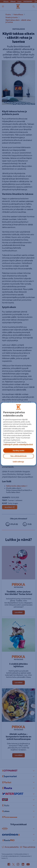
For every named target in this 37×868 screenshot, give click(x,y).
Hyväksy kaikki (18, 450)
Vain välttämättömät (18, 456)
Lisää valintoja (18, 461)
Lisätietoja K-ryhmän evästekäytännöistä (18, 444)
